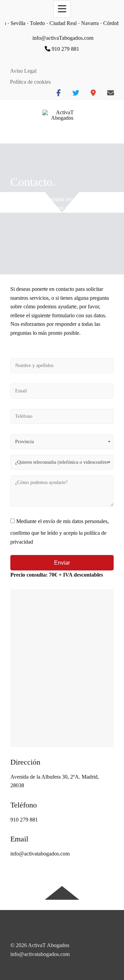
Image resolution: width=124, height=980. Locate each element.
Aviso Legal (23, 71)
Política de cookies (30, 82)
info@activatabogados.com (40, 854)
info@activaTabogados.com (62, 38)
